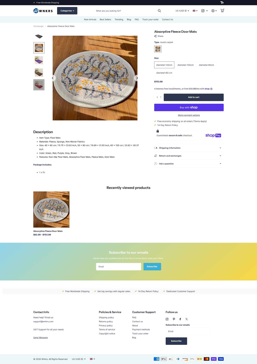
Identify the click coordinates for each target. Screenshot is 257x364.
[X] (186, 319)
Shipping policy (106, 317)
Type (163, 42)
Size (156, 58)
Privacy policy (106, 325)
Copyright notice (107, 333)
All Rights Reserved (58, 359)
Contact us (137, 321)
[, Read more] (204, 10)
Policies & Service (110, 312)
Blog (129, 19)
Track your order (150, 19)
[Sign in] (214, 10)
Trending (119, 19)
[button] (161, 94)
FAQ (137, 19)
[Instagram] (167, 319)
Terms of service (107, 329)
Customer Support (144, 312)
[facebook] (180, 319)
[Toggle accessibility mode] (222, 3)
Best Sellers (105, 19)
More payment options (189, 115)
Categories (66, 10)
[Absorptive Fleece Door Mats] (51, 209)
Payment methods (141, 329)
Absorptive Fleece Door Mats (48, 231)
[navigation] (52, 78)
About (135, 325)
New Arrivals (90, 19)
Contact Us (167, 19)
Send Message (40, 337)
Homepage (38, 26)
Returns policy (106, 321)
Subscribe (152, 266)
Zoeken (159, 10)
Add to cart (193, 97)
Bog (134, 337)
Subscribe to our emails (178, 325)
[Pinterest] (174, 319)
